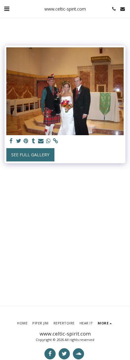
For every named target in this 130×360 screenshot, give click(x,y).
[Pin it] (26, 141)
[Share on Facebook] (11, 141)
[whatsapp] (48, 141)
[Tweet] (18, 141)
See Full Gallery (30, 155)
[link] (55, 141)
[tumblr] (33, 141)
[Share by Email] (41, 141)
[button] (7, 8)
